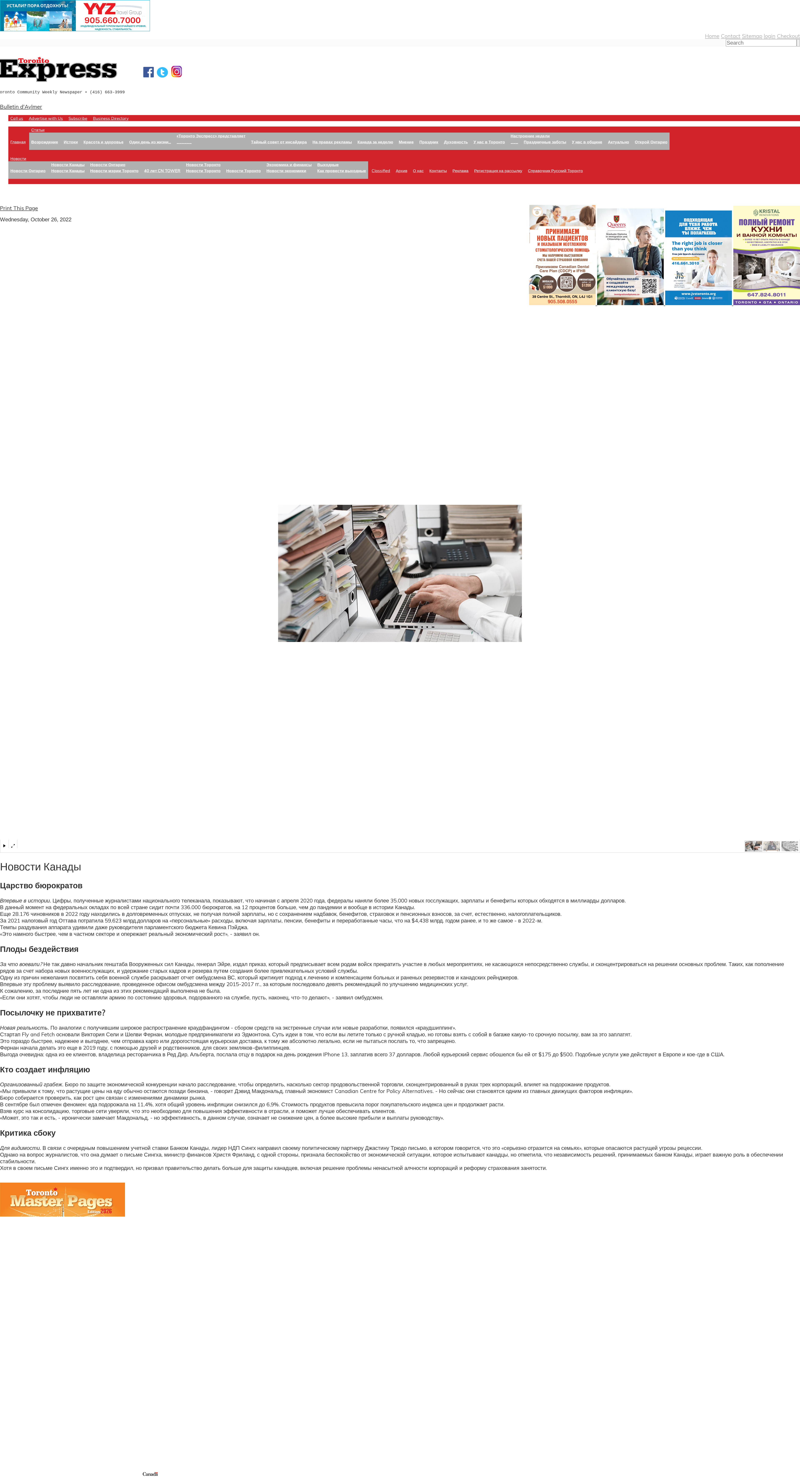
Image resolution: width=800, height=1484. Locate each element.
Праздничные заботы (545, 141)
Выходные (328, 164)
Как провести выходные (341, 170)
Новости (18, 158)
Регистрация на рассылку (498, 170)
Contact (730, 36)
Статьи (38, 129)
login (769, 36)
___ (514, 141)
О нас (418, 170)
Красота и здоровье (104, 141)
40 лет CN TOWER (162, 170)
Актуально (618, 141)
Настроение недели (530, 135)
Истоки (71, 141)
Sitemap (752, 36)
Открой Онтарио (651, 141)
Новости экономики (286, 170)
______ (184, 141)
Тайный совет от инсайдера (279, 141)
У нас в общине (587, 141)
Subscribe (78, 118)
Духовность (456, 141)
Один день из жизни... (150, 141)
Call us (16, 118)
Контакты (438, 170)
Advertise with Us (46, 118)
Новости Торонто (203, 164)
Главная (18, 141)
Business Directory (111, 118)
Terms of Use (6, 1481)
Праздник (428, 141)
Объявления (15, 1390)
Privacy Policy (25, 1481)
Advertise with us (22, 1443)
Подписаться (16, 1370)
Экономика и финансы (289, 164)
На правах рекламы (332, 141)
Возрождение (44, 141)
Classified (381, 170)
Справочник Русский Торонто (555, 170)
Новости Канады (68, 164)
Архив (401, 170)
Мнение (406, 141)
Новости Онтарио (28, 170)
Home (712, 36)
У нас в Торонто (489, 141)
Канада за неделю (375, 141)
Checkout (788, 36)
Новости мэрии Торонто (114, 170)
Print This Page (19, 208)
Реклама (460, 170)
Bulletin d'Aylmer (21, 106)
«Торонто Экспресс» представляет (211, 135)
